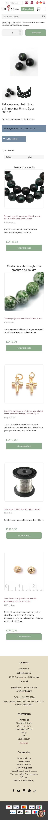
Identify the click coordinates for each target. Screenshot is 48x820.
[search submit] (44, 16)
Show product (24, 247)
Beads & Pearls (24, 764)
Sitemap (24, 743)
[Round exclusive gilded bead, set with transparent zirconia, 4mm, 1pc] (24, 573)
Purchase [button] (36, 32)
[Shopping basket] (38, 9)
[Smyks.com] (10, 9)
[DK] (37, 2)
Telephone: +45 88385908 (24, 687)
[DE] (40, 2)
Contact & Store (24, 723)
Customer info (24, 726)
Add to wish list (12, 139)
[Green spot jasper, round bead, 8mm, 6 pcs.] (24, 293)
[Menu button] (44, 9)
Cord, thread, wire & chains (24, 771)
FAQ (24, 735)
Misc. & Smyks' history (24, 780)
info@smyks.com (24, 690)
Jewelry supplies (24, 767)
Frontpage (24, 719)
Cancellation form (24, 729)
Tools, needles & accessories (24, 774)
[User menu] (32, 3)
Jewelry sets (24, 761)
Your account (24, 738)
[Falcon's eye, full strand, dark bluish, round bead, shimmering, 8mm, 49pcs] (24, 191)
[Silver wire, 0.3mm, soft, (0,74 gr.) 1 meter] (24, 484)
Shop (24, 732)
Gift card (24, 777)
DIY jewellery (27, 9)
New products (24, 758)
